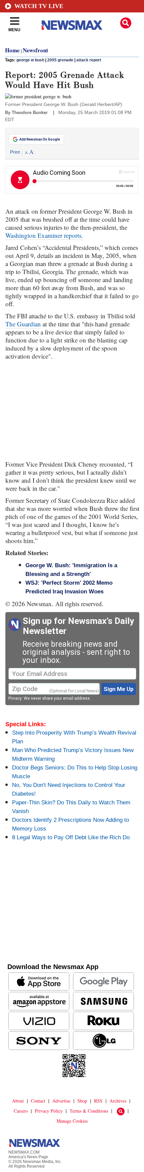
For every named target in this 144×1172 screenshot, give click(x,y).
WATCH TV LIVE (38, 6)
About (18, 1101)
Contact (38, 1101)
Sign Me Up (119, 689)
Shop (82, 1101)
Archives (118, 1101)
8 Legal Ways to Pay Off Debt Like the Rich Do (71, 837)
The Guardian (23, 324)
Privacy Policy (49, 1111)
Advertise (61, 1101)
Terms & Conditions (89, 1111)
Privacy (15, 698)
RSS (98, 1101)
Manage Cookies (72, 1121)
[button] (125, 23)
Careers (21, 1111)
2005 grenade (60, 60)
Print (15, 152)
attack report (88, 60)
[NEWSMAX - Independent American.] (72, 25)
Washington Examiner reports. (44, 235)
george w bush (30, 60)
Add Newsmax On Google (39, 139)
